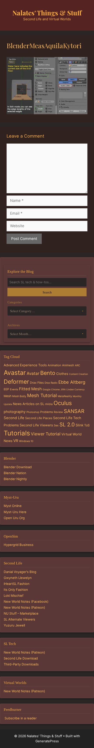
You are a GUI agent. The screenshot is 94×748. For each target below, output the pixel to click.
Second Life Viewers (36, 425)
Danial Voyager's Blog (20, 572)
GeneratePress (47, 741)
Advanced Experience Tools (25, 365)
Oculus (63, 403)
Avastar (15, 372)
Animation (54, 365)
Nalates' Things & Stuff (47, 12)
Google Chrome (51, 389)
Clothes (62, 374)
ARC (77, 365)
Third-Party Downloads (21, 664)
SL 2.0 (67, 424)
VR (15, 440)
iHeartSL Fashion (17, 584)
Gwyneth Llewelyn (18, 578)
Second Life (14, 418)
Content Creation (78, 374)
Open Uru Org (14, 518)
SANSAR (74, 411)
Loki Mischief (13, 596)
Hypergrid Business (18, 545)
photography (15, 411)
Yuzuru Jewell (14, 625)
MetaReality (65, 396)
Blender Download (18, 467)
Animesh (68, 365)
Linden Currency (75, 389)
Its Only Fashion (16, 590)
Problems (46, 412)
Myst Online (13, 506)
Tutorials (17, 433)
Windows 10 (26, 441)
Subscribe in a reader (21, 718)
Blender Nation (15, 473)
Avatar (33, 373)
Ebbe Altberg (71, 382)
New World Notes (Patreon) (24, 608)
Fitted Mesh (30, 388)
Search (47, 292)
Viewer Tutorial (46, 434)
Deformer (16, 381)
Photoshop (32, 412)
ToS (87, 425)
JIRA (63, 389)
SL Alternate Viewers (19, 619)
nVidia (49, 404)
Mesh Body (19, 396)
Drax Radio (51, 382)
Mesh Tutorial (42, 395)
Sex (56, 425)
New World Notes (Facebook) (26, 602)
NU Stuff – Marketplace (21, 613)
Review (58, 412)
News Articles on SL (28, 404)
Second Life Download (21, 658)
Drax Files (37, 382)
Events (14, 389)
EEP (6, 389)
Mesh (7, 396)
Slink (79, 425)
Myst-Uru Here (15, 512)
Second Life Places (38, 418)
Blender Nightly (15, 479)
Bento (47, 373)
